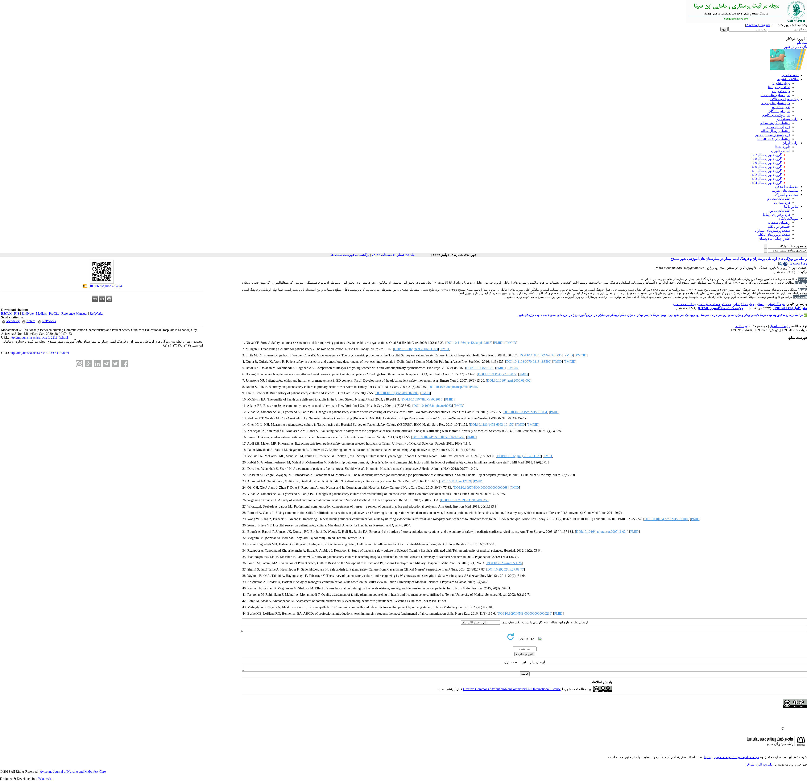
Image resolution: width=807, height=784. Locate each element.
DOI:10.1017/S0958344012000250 (464, 500)
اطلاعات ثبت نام (778, 198)
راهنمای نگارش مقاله (775, 123)
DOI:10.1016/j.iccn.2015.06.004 (525, 412)
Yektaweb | (45, 778)
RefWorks (96, 313)
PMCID (510, 342)
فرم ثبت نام (782, 202)
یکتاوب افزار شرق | (759, 764)
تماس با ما (791, 206)
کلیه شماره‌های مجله (775, 103)
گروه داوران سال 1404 (766, 183)
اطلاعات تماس (779, 210)
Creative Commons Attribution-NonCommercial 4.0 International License (512, 689)
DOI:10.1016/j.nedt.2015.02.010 (666, 519)
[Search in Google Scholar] (785, 265)
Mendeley (13, 321)
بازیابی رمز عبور (795, 46)
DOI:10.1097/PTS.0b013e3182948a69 (438, 437)
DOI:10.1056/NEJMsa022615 (422, 399)
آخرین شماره (781, 107)
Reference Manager (74, 313)
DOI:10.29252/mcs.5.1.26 (504, 563)
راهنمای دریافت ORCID (773, 139)
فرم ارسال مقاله (778, 127)
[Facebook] (124, 363)
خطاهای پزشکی (709, 304)
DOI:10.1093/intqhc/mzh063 (432, 405)
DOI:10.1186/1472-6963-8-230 (541, 355)
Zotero (30, 321)
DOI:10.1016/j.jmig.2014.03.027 (519, 456)
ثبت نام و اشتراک (787, 194)
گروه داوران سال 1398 (766, 159)
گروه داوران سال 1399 (766, 163)
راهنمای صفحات (778, 222)
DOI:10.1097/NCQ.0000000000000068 (481, 487)
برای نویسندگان (788, 119)
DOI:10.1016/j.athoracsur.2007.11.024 (601, 531)
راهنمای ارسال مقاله (775, 131)
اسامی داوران (780, 151)
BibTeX (6, 313)
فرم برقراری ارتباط (776, 214)
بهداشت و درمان (684, 304)
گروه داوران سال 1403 (766, 179)
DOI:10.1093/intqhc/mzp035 (448, 387)
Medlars (41, 313)
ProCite (54, 313)
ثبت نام (802, 43)
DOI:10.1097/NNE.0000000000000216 (524, 613)
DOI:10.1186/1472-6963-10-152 (491, 424)
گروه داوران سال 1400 (766, 167)
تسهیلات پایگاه (789, 218)
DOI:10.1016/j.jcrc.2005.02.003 (397, 393)
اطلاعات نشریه (788, 79)
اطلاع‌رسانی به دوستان (774, 238)
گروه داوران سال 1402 (766, 175)
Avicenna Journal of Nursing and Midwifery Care (73, 771)
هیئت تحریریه (781, 91)
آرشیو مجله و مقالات (784, 99)
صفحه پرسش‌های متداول (772, 230)
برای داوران (790, 143)
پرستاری (741, 326)
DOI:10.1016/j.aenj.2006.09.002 (508, 380)
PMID (498, 342)
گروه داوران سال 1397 (766, 155)
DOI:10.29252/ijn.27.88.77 (505, 569)
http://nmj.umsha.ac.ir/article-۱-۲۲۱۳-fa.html (39, 353)
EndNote (28, 313)
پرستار (760, 304)
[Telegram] (106, 363)
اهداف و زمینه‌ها (779, 87)
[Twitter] (115, 363)
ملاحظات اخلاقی (787, 186)
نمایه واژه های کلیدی (776, 115)
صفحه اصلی (790, 75)
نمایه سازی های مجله (775, 95)
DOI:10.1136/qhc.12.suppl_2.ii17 (468, 342)
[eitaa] (79, 363)
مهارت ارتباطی (743, 304)
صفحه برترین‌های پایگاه (774, 234)
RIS (16, 313)
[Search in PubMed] (780, 265)
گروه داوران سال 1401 (766, 171)
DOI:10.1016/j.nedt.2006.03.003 (416, 349)
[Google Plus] (88, 363)
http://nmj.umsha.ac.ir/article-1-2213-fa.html (39, 337)
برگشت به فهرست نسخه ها (350, 255)
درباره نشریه (781, 83)
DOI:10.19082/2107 (479, 368)
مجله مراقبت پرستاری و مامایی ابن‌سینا (731, 757)
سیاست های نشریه (785, 190)
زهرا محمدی (798, 263)
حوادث (726, 304)
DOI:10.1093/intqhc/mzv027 (497, 374)
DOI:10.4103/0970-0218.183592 (528, 361)
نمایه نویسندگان (779, 111)
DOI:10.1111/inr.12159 (455, 481)
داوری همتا (782, 147)
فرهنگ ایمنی (776, 304)
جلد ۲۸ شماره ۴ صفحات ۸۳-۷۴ (393, 255)
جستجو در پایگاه (779, 226)
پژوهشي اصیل (780, 326)
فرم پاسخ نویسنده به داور (772, 135)
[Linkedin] (97, 363)
